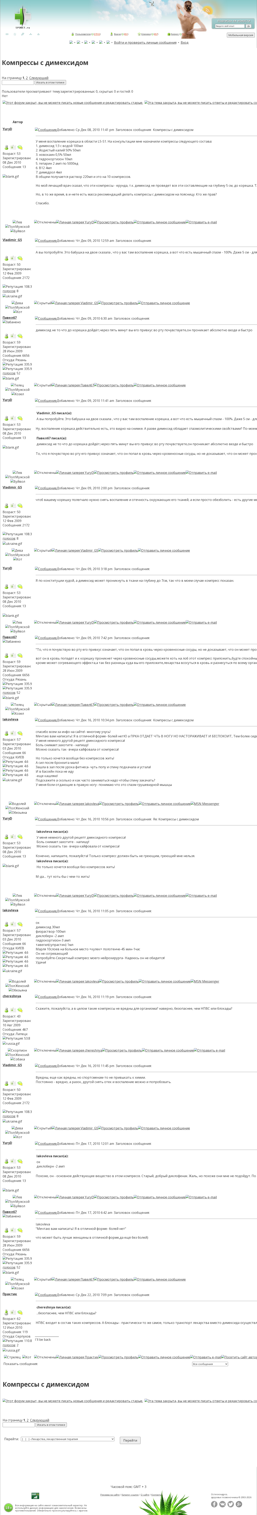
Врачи (117, 33)
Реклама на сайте (110, 1494)
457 (156, 33)
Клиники (146, 33)
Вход (185, 42)
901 (184, 33)
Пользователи (83, 33)
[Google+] (239, 1506)
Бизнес (175, 33)
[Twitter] (230, 1506)
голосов (9, 291)
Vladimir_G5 (12, 240)
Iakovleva (10, 719)
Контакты (156, 1494)
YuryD (7, 129)
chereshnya (12, 996)
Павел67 (10, 317)
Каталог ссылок (130, 1494)
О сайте (145, 1494)
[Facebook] (214, 1506)
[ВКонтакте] (222, 1506)
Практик (10, 1294)
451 (126, 33)
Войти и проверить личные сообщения (145, 42)
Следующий (38, 78)
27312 (97, 33)
